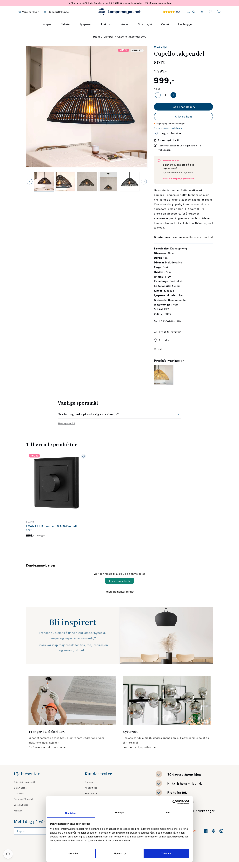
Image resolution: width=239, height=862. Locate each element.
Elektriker (19, 793)
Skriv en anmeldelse (119, 581)
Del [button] (159, 349)
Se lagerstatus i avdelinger (168, 128)
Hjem (96, 36)
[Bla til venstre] (29, 181)
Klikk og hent (183, 116)
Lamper (108, 36)
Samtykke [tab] (70, 813)
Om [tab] (168, 812)
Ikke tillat (73, 853)
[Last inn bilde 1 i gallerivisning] (44, 182)
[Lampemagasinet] (119, 11)
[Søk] (150, 30)
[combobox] (115, 30)
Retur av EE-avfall (23, 799)
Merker (18, 810)
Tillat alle (166, 853)
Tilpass (118, 853)
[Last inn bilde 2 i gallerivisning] (65, 182)
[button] (218, 11)
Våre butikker (21, 804)
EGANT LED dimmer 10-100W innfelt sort (51, 528)
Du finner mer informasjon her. (47, 747)
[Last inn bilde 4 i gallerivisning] (108, 182)
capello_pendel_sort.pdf (198, 237)
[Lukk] (158, 30)
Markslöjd (160, 47)
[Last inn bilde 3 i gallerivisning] (87, 182)
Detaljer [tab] (119, 812)
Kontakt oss (91, 787)
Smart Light (20, 787)
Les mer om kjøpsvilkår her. (140, 747)
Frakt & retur (92, 793)
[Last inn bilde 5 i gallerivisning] (130, 182)
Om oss (89, 782)
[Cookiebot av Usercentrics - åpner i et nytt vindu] (175, 802)
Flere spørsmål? (66, 423)
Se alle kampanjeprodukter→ (179, 178)
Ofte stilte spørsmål (24, 782)
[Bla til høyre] (143, 181)
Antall (157, 88)
